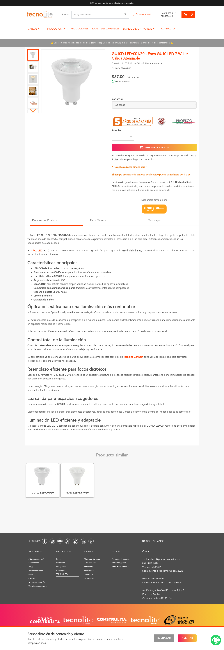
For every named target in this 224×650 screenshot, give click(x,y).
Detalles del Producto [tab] (45, 220)
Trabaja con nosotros (37, 586)
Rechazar (164, 638)
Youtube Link (60, 541)
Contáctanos (155, 541)
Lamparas (60, 562)
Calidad (31, 578)
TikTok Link (75, 541)
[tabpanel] (112, 334)
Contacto (168, 28)
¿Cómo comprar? (142, 14)
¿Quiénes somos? (36, 559)
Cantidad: (117, 130)
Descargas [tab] (154, 220)
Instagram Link (52, 541)
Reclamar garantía (120, 562)
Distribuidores (90, 562)
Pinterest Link (91, 541)
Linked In (83, 541)
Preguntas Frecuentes (121, 559)
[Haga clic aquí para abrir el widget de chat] (215, 640)
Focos (59, 559)
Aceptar (187, 638)
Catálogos (60, 570)
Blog (94, 28)
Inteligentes (61, 566)
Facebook (44, 541)
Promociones (79, 28)
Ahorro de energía (36, 582)
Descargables (110, 28)
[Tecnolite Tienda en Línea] (40, 14)
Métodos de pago (92, 559)
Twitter (68, 541)
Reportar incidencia (120, 566)
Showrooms (33, 562)
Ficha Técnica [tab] (98, 220)
